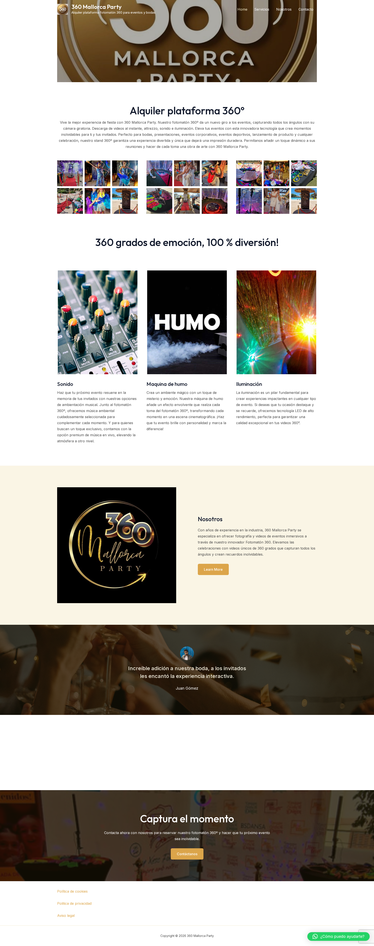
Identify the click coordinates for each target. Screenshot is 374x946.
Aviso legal (66, 915)
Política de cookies (72, 891)
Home (242, 9)
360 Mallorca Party (96, 6)
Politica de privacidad (74, 903)
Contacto (305, 9)
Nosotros (284, 9)
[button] (338, 936)
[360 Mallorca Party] (62, 9)
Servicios (261, 9)
